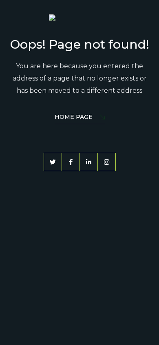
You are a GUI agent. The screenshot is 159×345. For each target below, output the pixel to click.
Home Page (74, 117)
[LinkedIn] (88, 162)
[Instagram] (106, 162)
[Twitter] (53, 162)
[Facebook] (71, 162)
